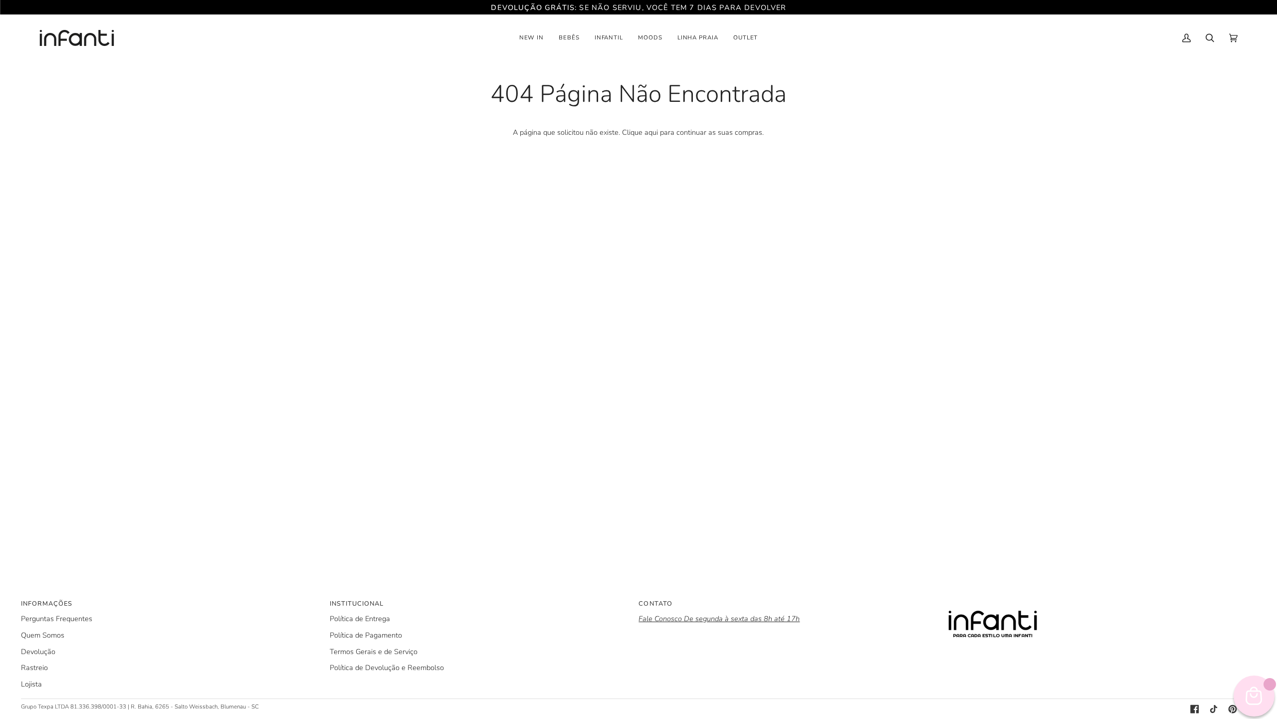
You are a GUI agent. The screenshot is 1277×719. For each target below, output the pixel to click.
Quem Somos (42, 635)
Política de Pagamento (366, 635)
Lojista (31, 684)
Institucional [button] (357, 603)
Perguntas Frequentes (56, 619)
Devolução (38, 652)
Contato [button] (655, 603)
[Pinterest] (1232, 709)
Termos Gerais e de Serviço (374, 652)
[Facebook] (1194, 709)
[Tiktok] (1213, 709)
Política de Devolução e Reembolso (387, 668)
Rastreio (34, 668)
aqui (651, 132)
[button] (532, 37)
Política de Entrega (360, 619)
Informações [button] (46, 603)
